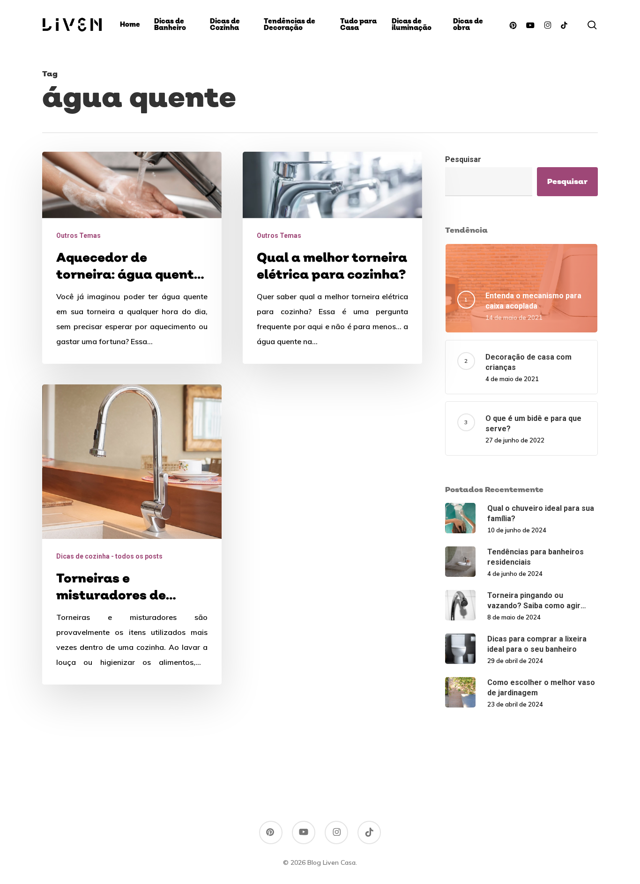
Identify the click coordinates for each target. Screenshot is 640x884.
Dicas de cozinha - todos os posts (109, 556)
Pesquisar (463, 159)
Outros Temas (78, 235)
